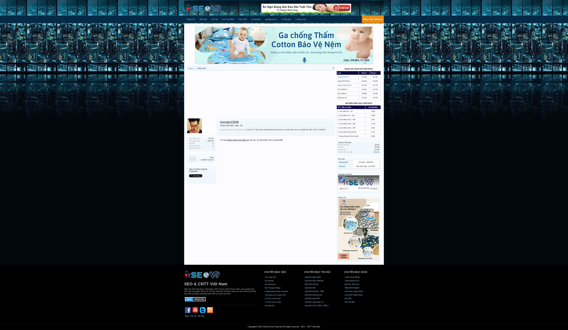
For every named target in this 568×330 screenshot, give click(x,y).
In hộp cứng (300, 19)
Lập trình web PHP (312, 298)
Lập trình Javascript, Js (314, 302)
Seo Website (269, 281)
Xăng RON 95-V (343, 77)
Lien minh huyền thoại (354, 295)
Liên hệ (214, 19)
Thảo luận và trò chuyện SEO (275, 295)
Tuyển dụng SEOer (352, 277)
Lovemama (256, 19)
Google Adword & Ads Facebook (276, 291)
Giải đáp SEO (270, 305)
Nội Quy (201, 316)
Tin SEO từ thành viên (273, 298)
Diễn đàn (203, 19)
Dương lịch (343, 162)
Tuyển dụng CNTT (352, 281)
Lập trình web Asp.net (313, 295)
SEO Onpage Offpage (273, 288)
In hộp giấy (286, 19)
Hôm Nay (341, 159)
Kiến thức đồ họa (311, 284)
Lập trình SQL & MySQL (314, 281)
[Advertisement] (261, 93)
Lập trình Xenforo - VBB (314, 291)
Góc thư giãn (350, 302)
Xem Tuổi (242, 19)
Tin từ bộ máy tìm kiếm (273, 302)
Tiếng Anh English (352, 288)
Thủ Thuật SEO (270, 277)
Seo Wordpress (270, 284)
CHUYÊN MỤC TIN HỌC (317, 272)
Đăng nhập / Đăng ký (372, 19)
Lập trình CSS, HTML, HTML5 (317, 306)
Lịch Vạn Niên (228, 19)
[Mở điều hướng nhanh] (333, 68)
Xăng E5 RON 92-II (345, 85)
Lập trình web (310, 288)
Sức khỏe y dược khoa (354, 291)
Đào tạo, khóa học (352, 284)
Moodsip (376, 152)
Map (187, 316)
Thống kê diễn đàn (344, 142)
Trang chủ (190, 19)
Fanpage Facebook (345, 174)
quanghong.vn (271, 19)
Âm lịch (342, 166)
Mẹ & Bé (348, 298)
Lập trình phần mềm (313, 277)
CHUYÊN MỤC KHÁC (356, 272)
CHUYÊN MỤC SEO (275, 272)
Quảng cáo (342, 197)
